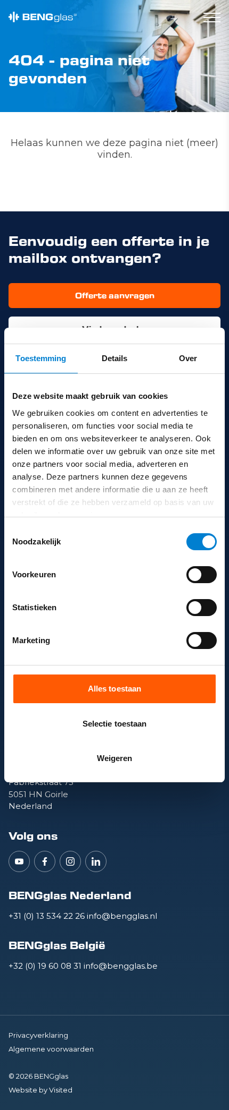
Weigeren (115, 758)
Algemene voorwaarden (51, 1049)
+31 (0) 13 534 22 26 (48, 916)
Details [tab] (115, 358)
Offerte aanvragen (114, 296)
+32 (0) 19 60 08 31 (46, 966)
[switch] (201, 574)
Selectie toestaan (115, 723)
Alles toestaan (114, 688)
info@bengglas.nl (122, 916)
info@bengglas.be (121, 966)
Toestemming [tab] (40, 358)
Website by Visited (40, 1090)
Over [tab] (188, 358)
